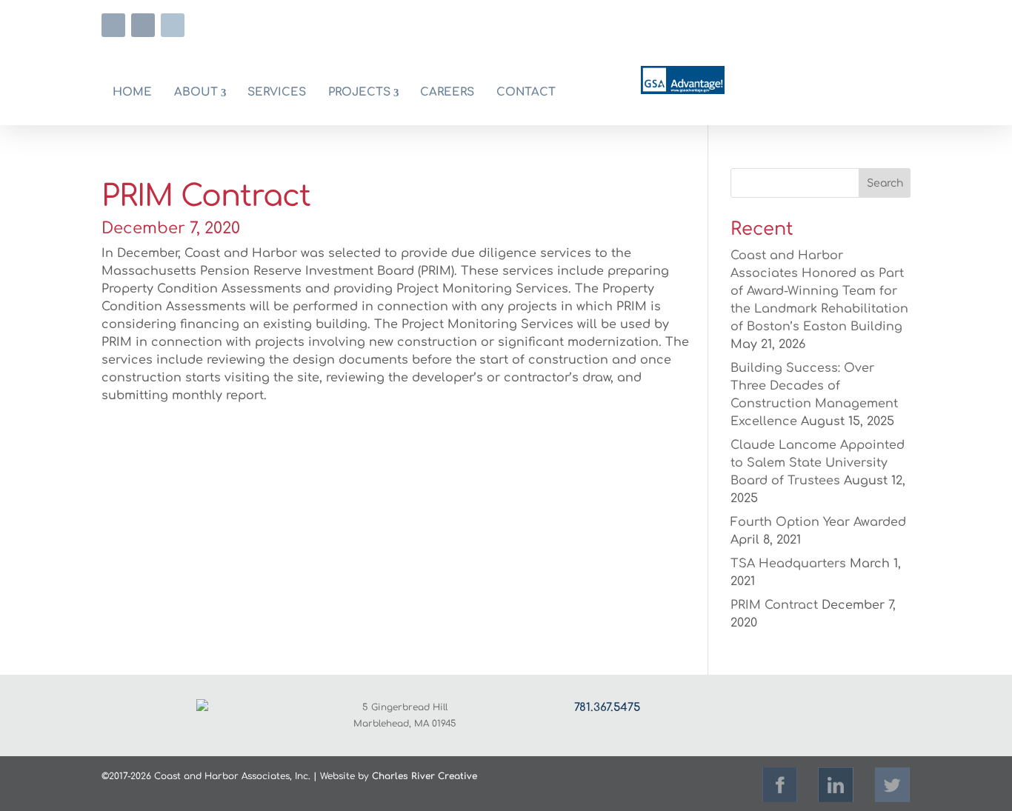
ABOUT (196, 92)
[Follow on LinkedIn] (143, 25)
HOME (132, 92)
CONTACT (526, 92)
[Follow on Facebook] (113, 25)
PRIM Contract (774, 605)
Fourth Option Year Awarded (818, 522)
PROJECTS (359, 92)
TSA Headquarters (788, 563)
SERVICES (276, 92)
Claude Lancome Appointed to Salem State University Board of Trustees (817, 462)
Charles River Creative (424, 776)
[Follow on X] (172, 25)
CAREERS (447, 92)
